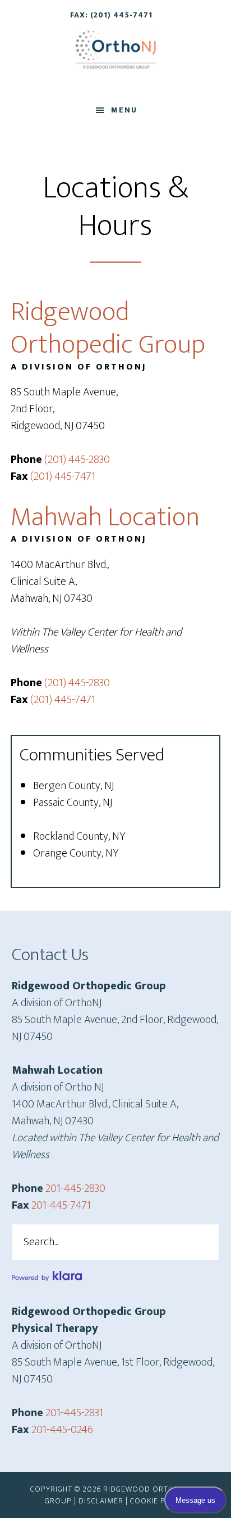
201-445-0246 (62, 1429)
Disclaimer (100, 1500)
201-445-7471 (61, 1205)
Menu (124, 109)
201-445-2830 (75, 1188)
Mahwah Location (105, 517)
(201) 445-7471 (62, 476)
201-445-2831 (74, 1412)
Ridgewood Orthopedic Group (116, 49)
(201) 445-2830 (77, 459)
